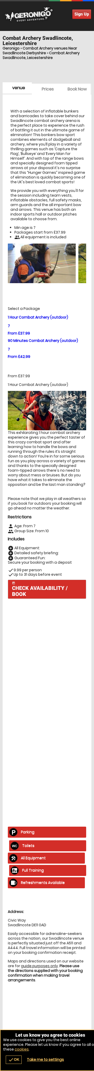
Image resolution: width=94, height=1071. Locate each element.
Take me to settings (45, 1059)
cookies (22, 1049)
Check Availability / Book (40, 589)
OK (13, 1060)
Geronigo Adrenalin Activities (47, 14)
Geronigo (11, 48)
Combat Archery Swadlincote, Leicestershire (41, 55)
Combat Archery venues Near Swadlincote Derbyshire (40, 51)
